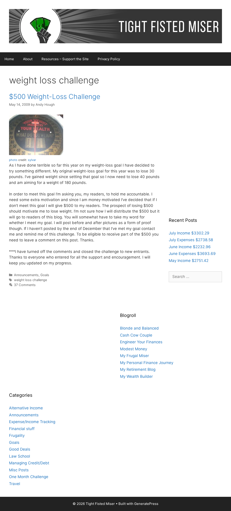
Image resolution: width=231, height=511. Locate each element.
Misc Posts (19, 470)
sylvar (32, 160)
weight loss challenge (30, 280)
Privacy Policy (109, 59)
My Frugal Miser (134, 355)
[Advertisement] (195, 142)
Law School (19, 456)
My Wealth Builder (136, 376)
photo (13, 160)
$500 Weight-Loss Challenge (54, 96)
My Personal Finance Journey (146, 362)
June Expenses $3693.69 (192, 253)
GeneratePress (146, 504)
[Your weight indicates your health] (36, 153)
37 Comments (25, 285)
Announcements (26, 275)
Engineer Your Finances (141, 342)
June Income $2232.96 (190, 247)
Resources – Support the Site (65, 59)
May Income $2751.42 (188, 260)
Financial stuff (22, 428)
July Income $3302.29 (189, 233)
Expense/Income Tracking (32, 421)
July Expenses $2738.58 (191, 240)
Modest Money (133, 349)
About (27, 59)
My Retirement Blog (137, 369)
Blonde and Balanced (139, 328)
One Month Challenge (28, 476)
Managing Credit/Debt (29, 463)
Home (9, 59)
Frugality (17, 435)
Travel (14, 483)
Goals (44, 275)
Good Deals (19, 449)
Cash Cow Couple (136, 335)
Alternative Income (26, 408)
